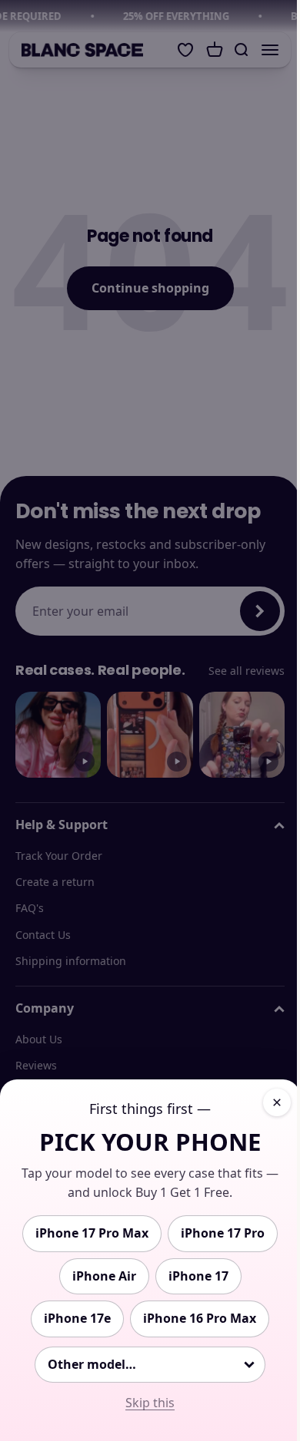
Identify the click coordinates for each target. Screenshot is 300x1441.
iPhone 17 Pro (223, 1233)
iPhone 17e (77, 1318)
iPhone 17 (198, 1275)
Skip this (150, 1402)
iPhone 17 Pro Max (91, 1233)
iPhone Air (104, 1275)
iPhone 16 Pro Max (199, 1318)
